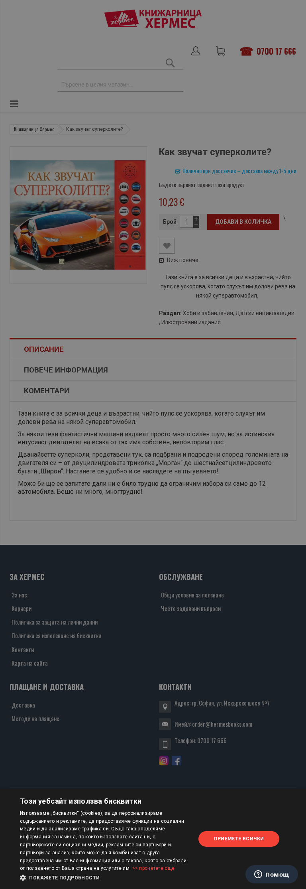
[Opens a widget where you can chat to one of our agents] (271, 875)
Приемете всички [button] (239, 839)
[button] (105, 878)
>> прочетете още (153, 868)
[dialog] (153, 839)
